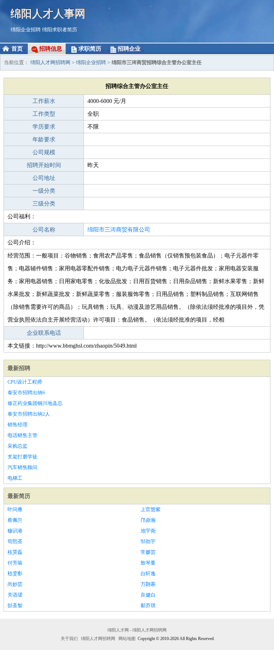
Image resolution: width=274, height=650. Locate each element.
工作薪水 (43, 101)
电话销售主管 (22, 435)
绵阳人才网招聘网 (50, 62)
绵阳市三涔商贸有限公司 (118, 230)
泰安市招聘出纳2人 (28, 414)
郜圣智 (14, 605)
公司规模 (43, 152)
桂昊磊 (14, 552)
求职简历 (89, 49)
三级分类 (43, 204)
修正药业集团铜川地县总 (34, 403)
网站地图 (127, 638)
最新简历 (18, 496)
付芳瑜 (14, 563)
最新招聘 (18, 368)
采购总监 (17, 446)
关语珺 (14, 595)
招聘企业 (129, 49)
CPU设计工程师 (24, 382)
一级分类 (43, 191)
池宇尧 (148, 531)
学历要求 (43, 127)
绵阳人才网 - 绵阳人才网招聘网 (137, 630)
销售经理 (17, 424)
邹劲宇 (148, 541)
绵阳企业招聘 (26, 29)
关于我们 (69, 638)
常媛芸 (148, 552)
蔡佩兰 (14, 520)
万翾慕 (148, 584)
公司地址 (43, 178)
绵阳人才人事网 (48, 13)
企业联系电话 (44, 333)
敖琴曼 (148, 563)
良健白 (148, 595)
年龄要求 (43, 139)
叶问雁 (14, 509)
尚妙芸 (14, 584)
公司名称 (43, 230)
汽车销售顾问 (22, 467)
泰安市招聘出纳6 (26, 392)
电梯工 (14, 478)
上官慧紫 (151, 509)
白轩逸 (148, 573)
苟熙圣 (14, 541)
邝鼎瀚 (148, 520)
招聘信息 (50, 49)
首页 (17, 49)
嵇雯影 (14, 573)
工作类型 (43, 114)
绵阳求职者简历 (59, 29)
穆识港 (14, 531)
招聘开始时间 (44, 165)
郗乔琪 (148, 605)
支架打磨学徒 (22, 456)
